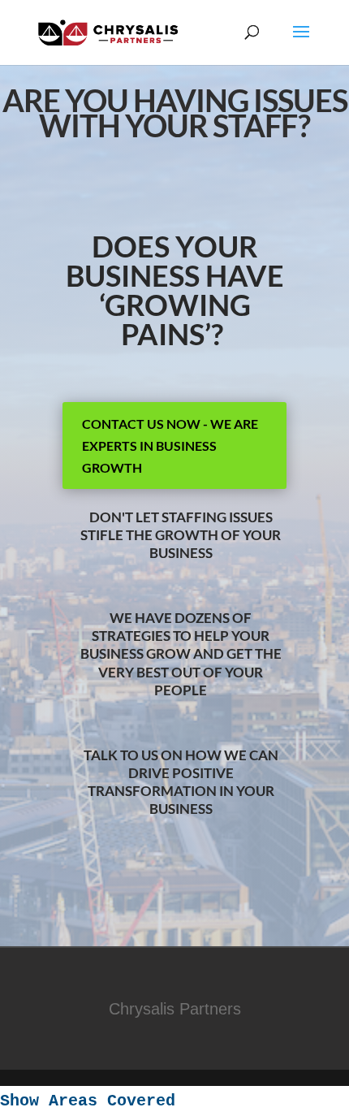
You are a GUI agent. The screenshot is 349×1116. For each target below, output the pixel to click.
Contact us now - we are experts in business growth (170, 445)
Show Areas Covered (87, 1101)
